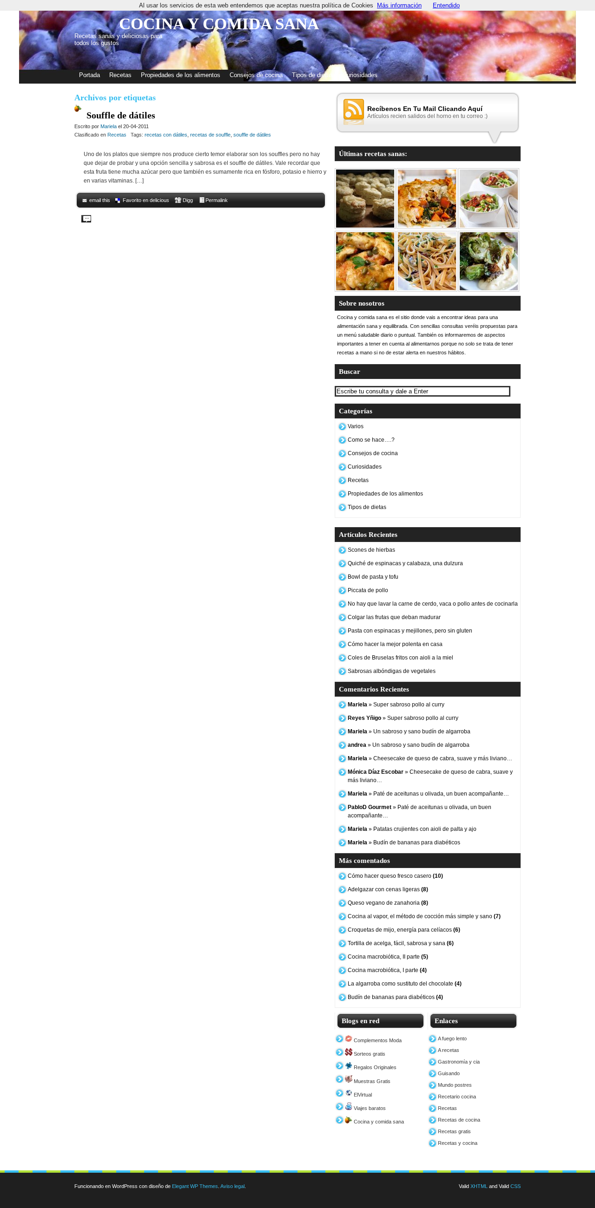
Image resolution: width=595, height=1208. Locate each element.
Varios (356, 426)
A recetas (448, 1050)
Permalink (216, 200)
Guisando (449, 1073)
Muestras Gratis (371, 1081)
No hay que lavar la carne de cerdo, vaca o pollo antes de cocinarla (433, 604)
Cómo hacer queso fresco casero (395, 876)
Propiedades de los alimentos (180, 75)
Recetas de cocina (459, 1120)
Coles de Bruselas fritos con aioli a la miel (400, 657)
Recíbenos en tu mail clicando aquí (425, 108)
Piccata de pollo (368, 590)
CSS (515, 1186)
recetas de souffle (210, 134)
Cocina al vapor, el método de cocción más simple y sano (424, 916)
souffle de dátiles (252, 134)
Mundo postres (455, 1085)
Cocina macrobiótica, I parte (387, 970)
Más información (399, 5)
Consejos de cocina (256, 75)
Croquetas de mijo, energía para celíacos (404, 930)
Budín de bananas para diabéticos (395, 997)
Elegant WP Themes (195, 1186)
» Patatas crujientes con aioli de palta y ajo (412, 829)
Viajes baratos (369, 1108)
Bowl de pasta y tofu (373, 577)
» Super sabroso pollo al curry (396, 704)
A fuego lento (452, 1038)
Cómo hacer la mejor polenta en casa (395, 644)
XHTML (479, 1186)
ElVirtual (362, 1094)
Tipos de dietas (312, 75)
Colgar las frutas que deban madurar (394, 617)
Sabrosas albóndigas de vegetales (392, 671)
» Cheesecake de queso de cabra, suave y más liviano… (430, 758)
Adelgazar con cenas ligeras (388, 889)
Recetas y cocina (457, 1143)
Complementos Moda (377, 1040)
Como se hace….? (371, 440)
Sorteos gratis (368, 1054)
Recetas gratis (454, 1131)
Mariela (108, 126)
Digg (188, 200)
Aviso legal (232, 1186)
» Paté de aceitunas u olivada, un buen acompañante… (428, 793)
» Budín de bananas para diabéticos (404, 842)
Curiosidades (360, 75)
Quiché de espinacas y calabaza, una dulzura (405, 563)
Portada (89, 75)
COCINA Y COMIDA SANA (219, 24)
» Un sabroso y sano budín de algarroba (409, 731)
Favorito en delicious (146, 200)
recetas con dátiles (166, 134)
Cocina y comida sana (378, 1121)
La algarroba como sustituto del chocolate (405, 983)
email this (99, 200)
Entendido (446, 5)
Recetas (120, 75)
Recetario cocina (457, 1096)
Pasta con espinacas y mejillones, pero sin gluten (410, 630)
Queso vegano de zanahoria (388, 903)
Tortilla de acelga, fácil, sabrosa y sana (401, 943)
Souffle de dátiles (120, 115)
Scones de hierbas (371, 550)
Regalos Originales (374, 1067)
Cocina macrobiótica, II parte (388, 956)
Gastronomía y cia (459, 1061)
